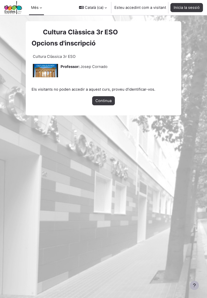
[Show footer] (194, 285)
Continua (103, 100)
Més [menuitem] (35, 7)
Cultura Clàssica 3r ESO (54, 56)
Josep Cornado (94, 66)
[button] (93, 7)
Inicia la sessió (187, 7)
